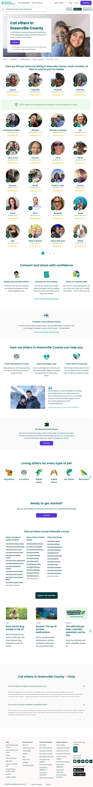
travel (38, 623)
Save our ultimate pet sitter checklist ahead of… (76, 643)
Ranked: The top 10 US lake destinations (46, 629)
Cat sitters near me (46, 748)
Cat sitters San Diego (34, 564)
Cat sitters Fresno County (14, 571)
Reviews (8, 774)
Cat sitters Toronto (53, 562)
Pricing (8, 755)
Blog (24, 757)
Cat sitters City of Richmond (15, 560)
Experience (87, 9)
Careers (25, 754)
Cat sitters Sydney (53, 544)
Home (5, 59)
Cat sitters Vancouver (54, 556)
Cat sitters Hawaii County (14, 552)
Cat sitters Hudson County (15, 563)
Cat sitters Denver (33, 558)
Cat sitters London (53, 541)
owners (68, 623)
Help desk (9, 761)
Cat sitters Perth (52, 553)
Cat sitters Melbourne (54, 547)
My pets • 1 (77, 9)
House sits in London (62, 751)
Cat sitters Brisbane (54, 550)
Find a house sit (37, 3)
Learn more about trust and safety (46, 299)
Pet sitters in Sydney (46, 765)
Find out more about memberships (46, 332)
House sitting (60, 745)
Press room (26, 759)
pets (7, 623)
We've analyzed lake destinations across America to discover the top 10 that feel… (45, 641)
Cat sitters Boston (33, 576)
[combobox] (23, 9)
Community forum (29, 748)
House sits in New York (63, 754)
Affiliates (25, 762)
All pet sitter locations (46, 778)
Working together (28, 765)
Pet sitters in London (46, 754)
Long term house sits (63, 748)
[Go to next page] (53, 253)
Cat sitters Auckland (54, 567)
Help (70, 3)
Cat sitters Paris (52, 564)
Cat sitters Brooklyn (33, 570)
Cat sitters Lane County (14, 549)
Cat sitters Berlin (52, 559)
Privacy (48, 784)
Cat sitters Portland (33, 555)
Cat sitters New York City (35, 544)
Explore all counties (46, 595)
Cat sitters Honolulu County (15, 547)
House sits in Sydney (62, 762)
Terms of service (36, 784)
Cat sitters (13, 59)
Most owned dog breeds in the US (15, 628)
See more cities (32, 579)
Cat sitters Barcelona (54, 570)
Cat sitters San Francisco (35, 549)
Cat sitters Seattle (33, 552)
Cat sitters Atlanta (33, 573)
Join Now (86, 3)
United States (25, 59)
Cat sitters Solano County (14, 582)
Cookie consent (11, 777)
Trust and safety (11, 758)
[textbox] (23, 9)
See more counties (13, 585)
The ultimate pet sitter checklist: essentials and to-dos (76, 631)
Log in (76, 3)
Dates (69, 9)
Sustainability (27, 751)
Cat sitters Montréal (54, 573)
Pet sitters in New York (46, 757)
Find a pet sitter (24, 3)
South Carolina (38, 59)
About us (25, 745)
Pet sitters (43, 745)
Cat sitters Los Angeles (34, 547)
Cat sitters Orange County (15, 544)
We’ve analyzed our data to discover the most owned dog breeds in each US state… (15, 640)
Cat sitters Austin (32, 561)
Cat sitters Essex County (14, 574)
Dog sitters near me (46, 751)
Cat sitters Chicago (33, 567)
